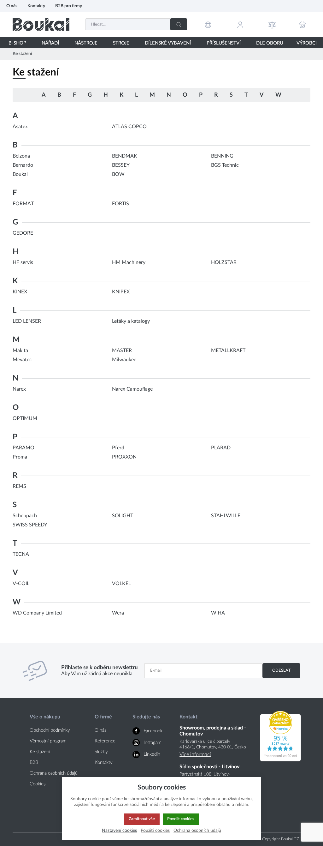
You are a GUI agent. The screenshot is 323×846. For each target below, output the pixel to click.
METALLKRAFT (228, 350)
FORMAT (23, 203)
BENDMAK (124, 156)
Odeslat (281, 670)
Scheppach (25, 515)
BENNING (222, 156)
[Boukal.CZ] (41, 24)
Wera (118, 612)
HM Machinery (128, 262)
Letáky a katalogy (131, 321)
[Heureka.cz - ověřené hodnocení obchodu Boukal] (280, 759)
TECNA (21, 554)
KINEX (20, 291)
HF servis (23, 262)
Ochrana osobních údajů (54, 773)
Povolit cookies (180, 819)
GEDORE (23, 233)
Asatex (20, 126)
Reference (105, 741)
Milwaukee (124, 359)
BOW (118, 174)
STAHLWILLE (225, 515)
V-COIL (21, 583)
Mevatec (22, 359)
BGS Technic (225, 165)
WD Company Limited (37, 612)
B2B (34, 762)
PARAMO (23, 447)
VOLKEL (121, 583)
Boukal (20, 174)
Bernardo (23, 165)
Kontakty (36, 5)
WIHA (218, 612)
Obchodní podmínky (50, 730)
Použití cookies (155, 830)
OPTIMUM (25, 418)
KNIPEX (121, 291)
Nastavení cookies (119, 830)
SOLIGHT (122, 515)
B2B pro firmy (68, 5)
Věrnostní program (48, 741)
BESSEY (121, 165)
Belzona (21, 156)
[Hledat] (178, 24)
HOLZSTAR (224, 262)
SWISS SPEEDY (30, 524)
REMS (19, 486)
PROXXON (124, 456)
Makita (20, 350)
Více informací (195, 754)
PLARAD (221, 447)
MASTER (122, 350)
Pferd (118, 447)
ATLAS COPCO (129, 126)
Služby (101, 751)
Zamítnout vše (142, 819)
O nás (11, 5)
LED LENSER (27, 321)
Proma (20, 456)
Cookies (37, 784)
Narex (19, 389)
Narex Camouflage (132, 389)
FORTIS (120, 203)
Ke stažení (40, 751)
